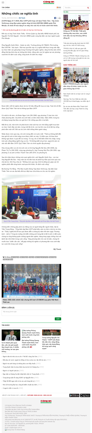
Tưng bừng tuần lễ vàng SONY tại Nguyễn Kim (18, 378)
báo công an (24, 257)
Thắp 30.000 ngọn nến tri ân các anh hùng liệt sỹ (19, 381)
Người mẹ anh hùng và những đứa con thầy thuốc (19, 363)
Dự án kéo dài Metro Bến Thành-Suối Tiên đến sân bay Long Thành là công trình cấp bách (75, 109)
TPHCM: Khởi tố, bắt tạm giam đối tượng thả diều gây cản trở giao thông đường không (75, 51)
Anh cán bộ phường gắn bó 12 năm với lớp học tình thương (22, 30)
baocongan (52, 257)
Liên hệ (23, 395)
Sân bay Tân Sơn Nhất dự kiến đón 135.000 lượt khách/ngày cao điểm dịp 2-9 (76, 101)
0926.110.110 (38, 395)
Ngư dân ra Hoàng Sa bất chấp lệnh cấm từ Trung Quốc (21, 374)
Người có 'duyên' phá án (11, 370)
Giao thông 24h (69, 65)
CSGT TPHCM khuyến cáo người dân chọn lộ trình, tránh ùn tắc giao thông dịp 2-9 (75, 86)
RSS (59, 7)
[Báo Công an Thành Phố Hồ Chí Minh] (48, 2)
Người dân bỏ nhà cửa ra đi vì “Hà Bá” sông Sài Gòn (20, 356)
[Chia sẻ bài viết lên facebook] (55, 18)
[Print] (60, 18)
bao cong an (15, 257)
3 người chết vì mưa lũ (10, 388)
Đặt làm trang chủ (11, 395)
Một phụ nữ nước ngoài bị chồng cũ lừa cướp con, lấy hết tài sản (24, 360)
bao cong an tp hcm (41, 257)
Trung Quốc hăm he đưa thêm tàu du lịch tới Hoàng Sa (21, 367)
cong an (31, 257)
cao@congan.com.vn (15, 427)
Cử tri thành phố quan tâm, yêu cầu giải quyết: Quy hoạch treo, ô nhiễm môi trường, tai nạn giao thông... (10, 347)
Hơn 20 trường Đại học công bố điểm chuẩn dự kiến (20, 385)
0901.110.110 (47, 395)
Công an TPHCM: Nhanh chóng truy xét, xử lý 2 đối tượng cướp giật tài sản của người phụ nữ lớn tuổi (76, 58)
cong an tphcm (8, 259)
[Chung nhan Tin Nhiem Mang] (15, 429)
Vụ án (65, 12)
